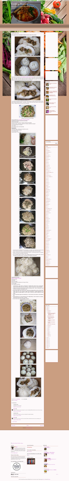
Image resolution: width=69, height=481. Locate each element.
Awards (47, 153)
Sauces (47, 243)
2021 (47, 307)
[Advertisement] (51, 45)
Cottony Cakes (48, 175)
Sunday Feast (48, 447)
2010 (47, 347)
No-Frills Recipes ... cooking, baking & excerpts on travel (49, 452)
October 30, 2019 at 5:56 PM (17, 411)
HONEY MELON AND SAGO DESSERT (52, 103)
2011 (47, 346)
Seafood (47, 244)
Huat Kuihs (47, 204)
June (48, 329)
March (48, 333)
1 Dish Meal (47, 147)
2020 (47, 308)
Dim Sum (47, 183)
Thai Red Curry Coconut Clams (51, 464)
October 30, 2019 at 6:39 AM (17, 406)
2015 (47, 341)
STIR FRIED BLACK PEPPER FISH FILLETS (52, 95)
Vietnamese (47, 264)
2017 (47, 338)
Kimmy (14, 408)
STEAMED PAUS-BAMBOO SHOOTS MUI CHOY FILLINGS (51, 314)
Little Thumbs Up (48, 208)
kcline (44, 479)
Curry (46, 178)
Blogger (49, 479)
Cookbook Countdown (49, 172)
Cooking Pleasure (19, 3)
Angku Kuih (47, 150)
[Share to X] (25, 399)
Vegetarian (47, 263)
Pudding (47, 233)
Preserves (47, 231)
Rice (46, 237)
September (49, 325)
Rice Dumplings (48, 238)
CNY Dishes (47, 170)
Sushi (46, 253)
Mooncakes (47, 218)
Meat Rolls (47, 211)
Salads (47, 241)
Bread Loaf (47, 159)
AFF (46, 149)
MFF (46, 214)
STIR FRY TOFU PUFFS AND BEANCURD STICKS (51, 318)
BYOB (47, 162)
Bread (46, 157)
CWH (46, 179)
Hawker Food (47, 199)
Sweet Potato (47, 254)
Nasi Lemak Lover (46, 469)
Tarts (46, 256)
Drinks (47, 185)
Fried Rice (47, 198)
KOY (46, 205)
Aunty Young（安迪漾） (47, 458)
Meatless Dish (48, 212)
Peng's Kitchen (46, 463)
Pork (46, 228)
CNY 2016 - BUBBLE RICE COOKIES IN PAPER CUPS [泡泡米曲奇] (53, 92)
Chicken (47, 166)
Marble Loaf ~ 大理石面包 (50, 453)
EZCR (47, 192)
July (48, 328)
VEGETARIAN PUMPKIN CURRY (51, 320)
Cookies (47, 173)
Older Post (41, 425)
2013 (47, 343)
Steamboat (47, 250)
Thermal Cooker (48, 259)
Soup (46, 247)
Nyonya (47, 221)
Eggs (46, 188)
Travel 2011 (47, 260)
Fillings (47, 195)
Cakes (47, 163)
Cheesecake (47, 165)
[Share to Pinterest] (26, 399)
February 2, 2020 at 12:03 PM (17, 415)
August (49, 326)
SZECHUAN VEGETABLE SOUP (53, 84)
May (48, 330)
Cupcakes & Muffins (48, 176)
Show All (57, 474)
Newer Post (13, 425)
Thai (46, 257)
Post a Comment (15, 421)
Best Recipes (47, 156)
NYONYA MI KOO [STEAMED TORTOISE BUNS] (52, 111)
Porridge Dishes (48, 230)
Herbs (46, 202)
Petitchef (47, 225)
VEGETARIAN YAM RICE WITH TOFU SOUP (53, 87)
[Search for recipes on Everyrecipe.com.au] (29, 451)
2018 (47, 337)
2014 (47, 342)
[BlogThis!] (24, 399)
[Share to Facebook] (25, 399)
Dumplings (47, 186)
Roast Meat (47, 240)
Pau (14, 400)
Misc (46, 215)
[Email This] (23, 399)
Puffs (46, 234)
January (49, 335)
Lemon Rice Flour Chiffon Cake (52, 107)
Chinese (47, 169)
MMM (47, 217)
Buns (46, 160)
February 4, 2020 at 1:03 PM (17, 419)
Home (28, 425)
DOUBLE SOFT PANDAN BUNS (53, 99)
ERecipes (47, 191)
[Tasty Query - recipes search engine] (29, 447)
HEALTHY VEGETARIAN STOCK (51, 322)
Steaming (16, 400)
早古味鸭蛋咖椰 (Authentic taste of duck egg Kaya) (51, 459)
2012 (47, 345)
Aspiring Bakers (48, 152)
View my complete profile (14, 452)
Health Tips (47, 201)
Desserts (47, 182)
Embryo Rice (47, 189)
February (49, 334)
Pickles (47, 227)
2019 (47, 309)
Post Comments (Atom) (29, 427)
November (49, 310)
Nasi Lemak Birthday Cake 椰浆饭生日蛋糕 (51, 470)
